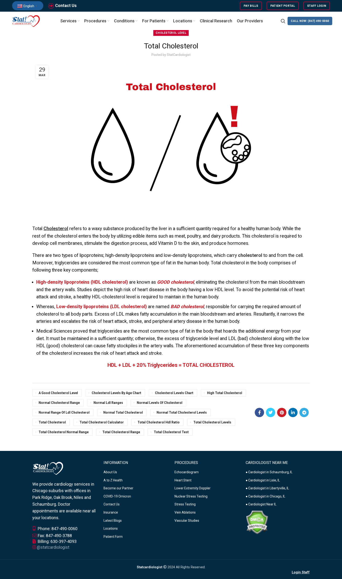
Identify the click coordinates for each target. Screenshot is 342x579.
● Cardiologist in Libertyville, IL (267, 488)
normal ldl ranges (108, 403)
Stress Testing (185, 504)
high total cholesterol (224, 393)
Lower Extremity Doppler (192, 488)
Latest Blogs (113, 520)
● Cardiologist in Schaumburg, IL (269, 472)
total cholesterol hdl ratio (158, 422)
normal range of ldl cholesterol (64, 412)
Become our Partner (118, 488)
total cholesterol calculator (102, 422)
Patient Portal (282, 5)
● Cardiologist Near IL (261, 504)
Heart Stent (182, 480)
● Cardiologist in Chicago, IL (265, 496)
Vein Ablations (185, 512)
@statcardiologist (53, 547)
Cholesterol (56, 228)
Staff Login (316, 5)
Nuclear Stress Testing (191, 496)
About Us (110, 472)
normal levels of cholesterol (159, 403)
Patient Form (113, 536)
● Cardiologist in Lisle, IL (263, 480)
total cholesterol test (171, 432)
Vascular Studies (186, 520)
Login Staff (301, 572)
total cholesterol (52, 422)
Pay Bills (251, 5)
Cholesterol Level (171, 32)
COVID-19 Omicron (117, 496)
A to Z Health (113, 480)
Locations (111, 528)
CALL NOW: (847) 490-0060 (310, 21)
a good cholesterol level (58, 393)
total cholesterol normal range (64, 432)
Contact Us (66, 5)
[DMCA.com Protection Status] (257, 522)
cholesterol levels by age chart (116, 393)
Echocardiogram (186, 472)
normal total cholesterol (123, 412)
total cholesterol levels (212, 422)
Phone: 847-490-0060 (57, 528)
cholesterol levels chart (174, 393)
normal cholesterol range (59, 403)
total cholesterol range (121, 432)
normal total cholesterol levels (182, 412)
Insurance (111, 512)
